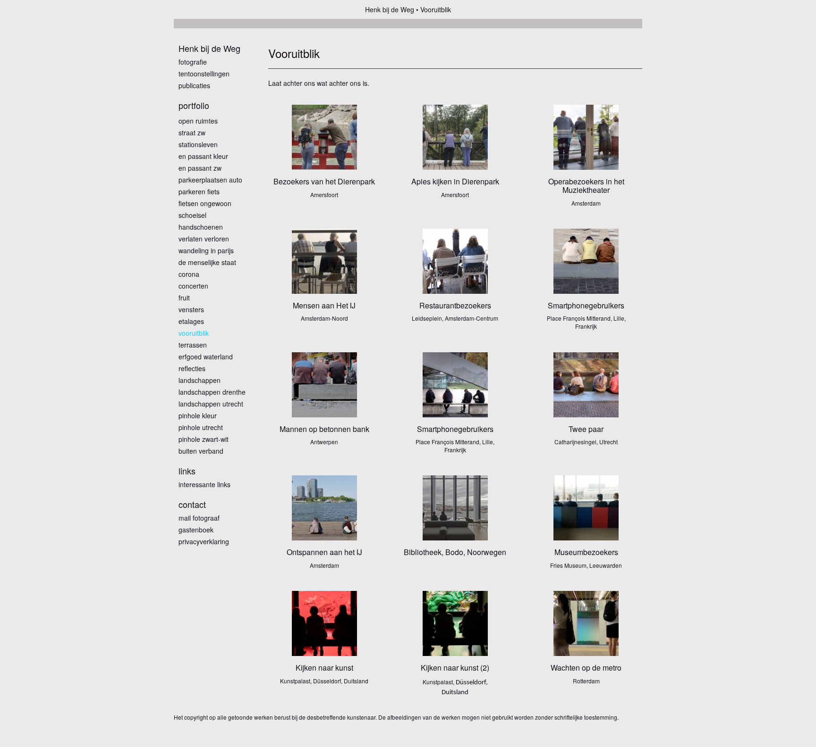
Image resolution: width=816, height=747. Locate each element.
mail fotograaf (199, 518)
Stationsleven (198, 144)
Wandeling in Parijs (206, 250)
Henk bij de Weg (389, 9)
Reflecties (191, 368)
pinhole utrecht (200, 427)
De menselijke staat (207, 262)
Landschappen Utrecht (210, 403)
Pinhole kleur (197, 415)
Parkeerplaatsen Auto (210, 179)
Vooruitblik (193, 333)
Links (187, 471)
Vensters (191, 309)
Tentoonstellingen (204, 73)
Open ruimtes (198, 120)
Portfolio (193, 105)
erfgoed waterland (205, 356)
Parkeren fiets (199, 191)
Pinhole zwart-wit (203, 439)
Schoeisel (192, 215)
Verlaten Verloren (203, 238)
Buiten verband (200, 451)
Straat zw (191, 132)
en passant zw (199, 168)
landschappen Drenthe (212, 392)
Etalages (191, 321)
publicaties (194, 85)
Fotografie (192, 61)
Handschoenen (200, 227)
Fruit (184, 297)
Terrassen (192, 344)
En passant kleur (203, 156)
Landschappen (199, 380)
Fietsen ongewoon (204, 203)
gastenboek (195, 529)
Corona (188, 274)
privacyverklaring (203, 541)
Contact (192, 504)
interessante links (204, 484)
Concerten (193, 285)
